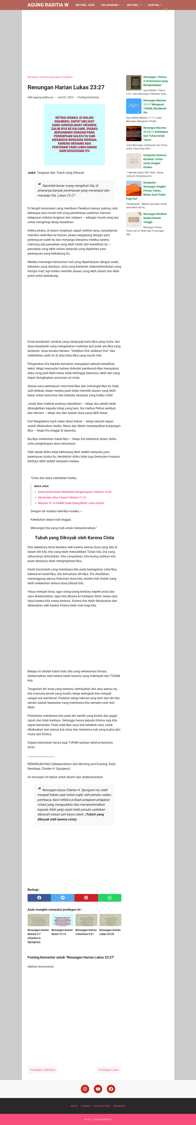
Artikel (133, 5)
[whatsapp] (110, 898)
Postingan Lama (108, 1069)
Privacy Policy (102, 1105)
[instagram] (85, 1089)
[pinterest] (86, 898)
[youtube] (98, 1089)
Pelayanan (109, 5)
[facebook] (39, 898)
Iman (34, 14)
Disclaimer (119, 1105)
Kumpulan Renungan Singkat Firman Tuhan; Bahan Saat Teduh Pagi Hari (146, 190)
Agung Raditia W (48, 5)
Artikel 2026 (85, 5)
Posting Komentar (88, 97)
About (74, 1105)
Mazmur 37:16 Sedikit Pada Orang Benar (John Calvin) (71, 503)
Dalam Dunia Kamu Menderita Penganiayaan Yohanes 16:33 (74, 491)
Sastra (153, 5)
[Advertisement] (98, 42)
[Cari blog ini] (166, 10)
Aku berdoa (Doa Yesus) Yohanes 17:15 (62, 497)
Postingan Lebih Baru (43, 1069)
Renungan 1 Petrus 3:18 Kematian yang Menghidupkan (155, 81)
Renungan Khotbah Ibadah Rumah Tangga (155, 218)
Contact (86, 1105)
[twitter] (62, 898)
